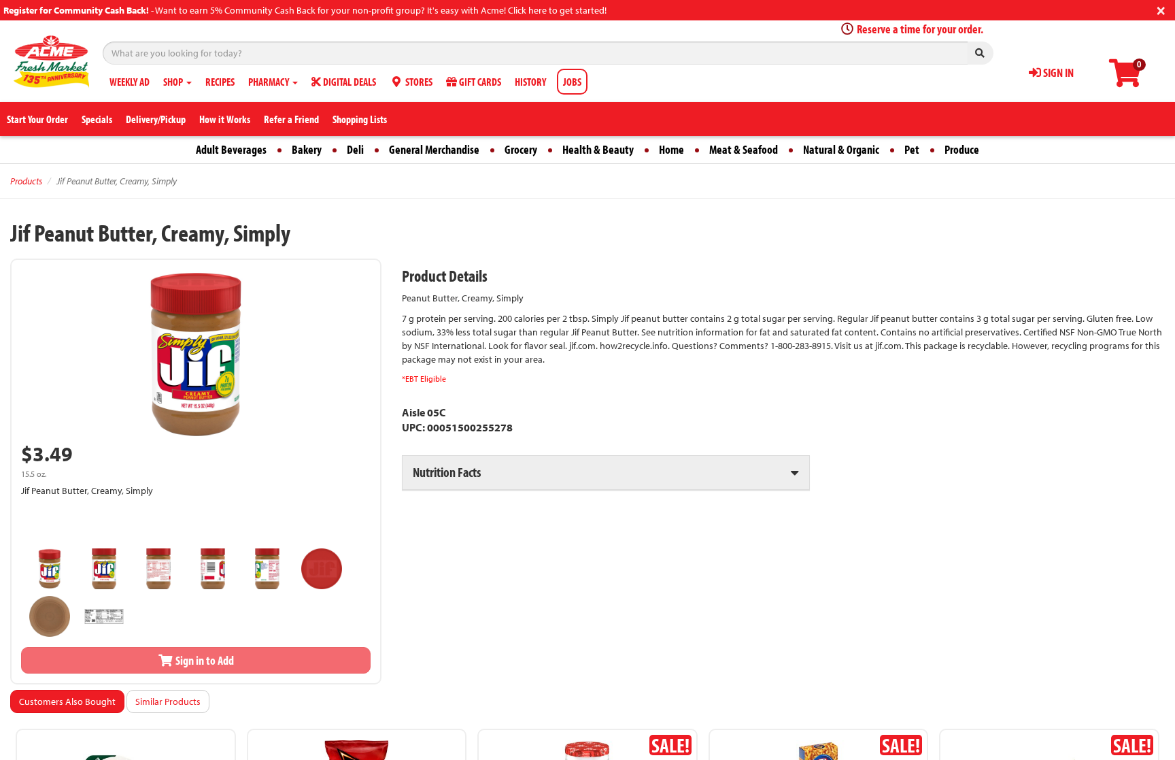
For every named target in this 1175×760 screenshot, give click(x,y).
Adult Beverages (231, 149)
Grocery (521, 149)
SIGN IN (1057, 72)
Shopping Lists (360, 119)
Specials (97, 119)
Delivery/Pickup (156, 119)
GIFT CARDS (479, 81)
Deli (355, 149)
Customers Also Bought (67, 701)
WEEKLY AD (129, 81)
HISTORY (530, 81)
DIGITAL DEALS (348, 81)
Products (26, 181)
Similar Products (168, 701)
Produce (961, 149)
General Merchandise (434, 149)
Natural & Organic (841, 149)
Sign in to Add (203, 660)
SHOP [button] (174, 81)
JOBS (572, 81)
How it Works (224, 119)
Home (671, 149)
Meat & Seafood (743, 149)
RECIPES (220, 81)
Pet (911, 149)
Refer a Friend (291, 119)
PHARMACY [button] (269, 81)
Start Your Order (37, 119)
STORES (417, 81)
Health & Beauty (598, 149)
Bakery (307, 149)
